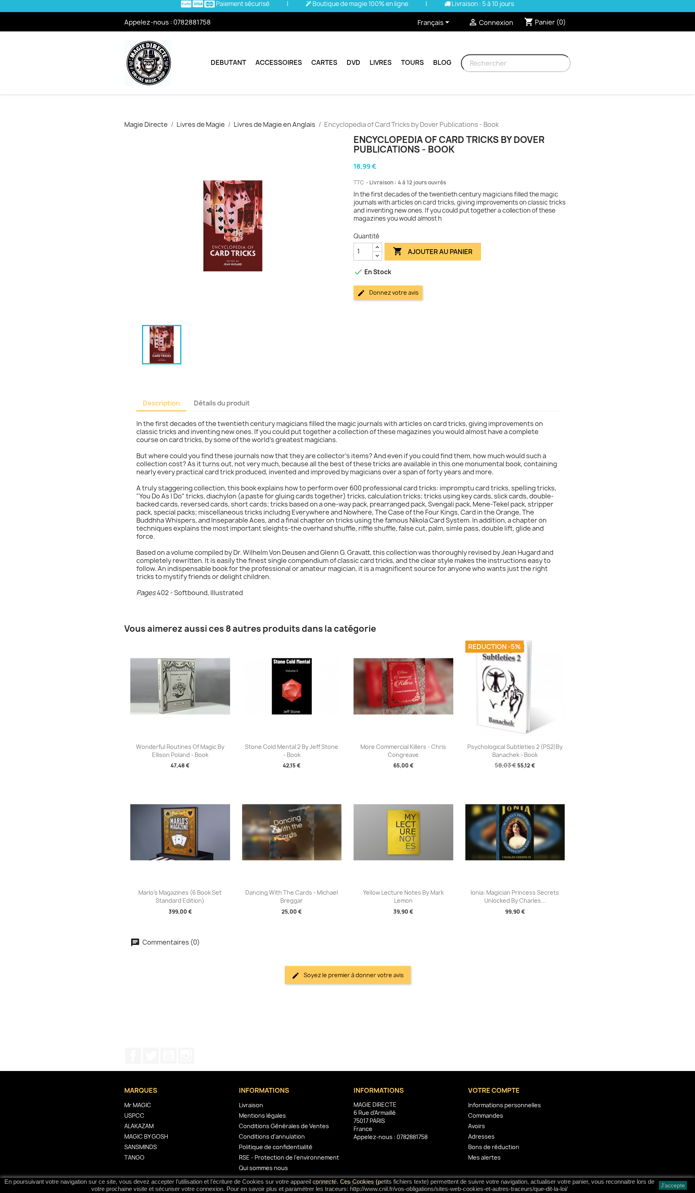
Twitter (151, 1056)
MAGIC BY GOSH (146, 1136)
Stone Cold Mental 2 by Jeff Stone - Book (291, 751)
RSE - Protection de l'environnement (289, 1157)
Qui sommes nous (263, 1168)
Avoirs (476, 1126)
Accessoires (278, 62)
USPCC (134, 1115)
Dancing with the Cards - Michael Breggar (291, 896)
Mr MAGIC (137, 1105)
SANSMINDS (140, 1147)
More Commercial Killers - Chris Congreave (403, 751)
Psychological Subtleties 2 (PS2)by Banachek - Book (515, 751)
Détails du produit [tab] (222, 403)
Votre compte (494, 1090)
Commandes (485, 1115)
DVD (353, 62)
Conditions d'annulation (272, 1136)
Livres (381, 62)
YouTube (168, 1056)
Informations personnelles (504, 1105)
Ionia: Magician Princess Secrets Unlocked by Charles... (515, 896)
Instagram (186, 1056)
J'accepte (673, 1185)
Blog (442, 62)
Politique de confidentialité (276, 1147)
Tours (412, 62)
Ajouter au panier (433, 251)
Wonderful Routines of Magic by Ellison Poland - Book (180, 751)
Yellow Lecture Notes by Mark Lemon (403, 896)
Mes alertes (484, 1157)
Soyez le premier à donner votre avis (353, 975)
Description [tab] (161, 403)
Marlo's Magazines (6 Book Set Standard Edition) (180, 896)
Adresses (481, 1136)
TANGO (134, 1157)
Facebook (133, 1056)
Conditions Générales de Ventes (284, 1126)
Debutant (228, 62)
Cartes (324, 62)
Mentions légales (262, 1115)
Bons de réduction (493, 1147)
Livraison (251, 1105)
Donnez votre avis (393, 292)
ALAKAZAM (139, 1126)
